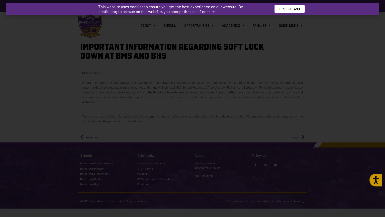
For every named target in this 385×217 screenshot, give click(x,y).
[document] (192, 108)
